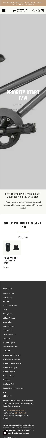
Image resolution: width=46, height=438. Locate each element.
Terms (5, 310)
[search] (33, 10)
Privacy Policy (8, 314)
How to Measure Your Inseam (13, 388)
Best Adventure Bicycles (11, 355)
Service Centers (8, 293)
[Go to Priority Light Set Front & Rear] (12, 247)
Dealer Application (9, 334)
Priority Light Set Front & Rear (11, 260)
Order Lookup (7, 297)
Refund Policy (8, 330)
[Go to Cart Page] (42, 10)
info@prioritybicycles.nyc (16, 410)
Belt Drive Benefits (9, 376)
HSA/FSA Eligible (9, 343)
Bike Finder (7, 380)
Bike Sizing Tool (8, 384)
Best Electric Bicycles (10, 367)
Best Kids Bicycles (9, 372)
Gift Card (6, 301)
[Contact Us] (37, 10)
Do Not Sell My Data (10, 347)
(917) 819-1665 (20, 413)
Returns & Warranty (10, 305)
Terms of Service (8, 326)
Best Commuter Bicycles (11, 359)
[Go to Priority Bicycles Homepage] (21, 10)
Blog (4, 392)
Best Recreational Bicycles (12, 363)
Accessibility (7, 322)
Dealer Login (7, 338)
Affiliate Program (9, 318)
